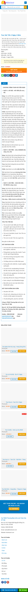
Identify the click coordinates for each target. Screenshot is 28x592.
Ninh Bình (4, 542)
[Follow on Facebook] (2, 582)
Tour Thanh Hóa (21, 10)
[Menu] (25, 2)
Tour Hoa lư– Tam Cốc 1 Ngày (14, 402)
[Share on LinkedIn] (16, 75)
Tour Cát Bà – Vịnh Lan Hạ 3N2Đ (14, 430)
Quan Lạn (4, 540)
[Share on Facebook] (5, 75)
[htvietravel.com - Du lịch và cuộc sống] (7, 2)
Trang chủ (5, 10)
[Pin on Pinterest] (13, 75)
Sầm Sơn (4, 545)
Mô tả (4, 83)
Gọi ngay (24, 590)
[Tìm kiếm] (25, 7)
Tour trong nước (13, 10)
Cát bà (3, 547)
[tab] (4, 83)
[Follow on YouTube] (8, 582)
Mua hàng (14, 351)
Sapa (3, 550)
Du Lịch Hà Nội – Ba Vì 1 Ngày (14, 374)
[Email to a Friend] (11, 75)
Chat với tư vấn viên (10, 590)
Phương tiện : (5, 348)
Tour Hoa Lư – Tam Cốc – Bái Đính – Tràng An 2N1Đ (14, 459)
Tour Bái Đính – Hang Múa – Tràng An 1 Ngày (14, 489)
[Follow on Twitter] (5, 582)
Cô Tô (3, 560)
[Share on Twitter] (8, 75)
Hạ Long (4, 553)
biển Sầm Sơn (22, 43)
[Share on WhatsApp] (2, 75)
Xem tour (22, 351)
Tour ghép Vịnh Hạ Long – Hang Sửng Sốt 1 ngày (14, 346)
